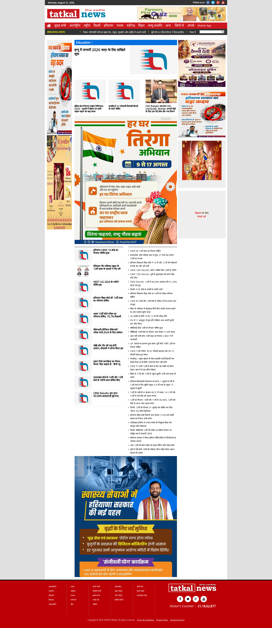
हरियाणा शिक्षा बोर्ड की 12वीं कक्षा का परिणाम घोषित (108, 299)
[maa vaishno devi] (201, 86)
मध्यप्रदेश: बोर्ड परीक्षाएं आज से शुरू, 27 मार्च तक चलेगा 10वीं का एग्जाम (152, 256)
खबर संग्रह (118, 591)
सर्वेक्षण (95, 604)
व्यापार (73, 595)
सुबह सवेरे (60, 25)
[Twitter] (213, 2)
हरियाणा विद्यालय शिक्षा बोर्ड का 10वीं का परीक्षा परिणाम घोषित (151, 295)
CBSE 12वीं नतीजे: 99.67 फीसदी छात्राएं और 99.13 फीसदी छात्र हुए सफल (152, 353)
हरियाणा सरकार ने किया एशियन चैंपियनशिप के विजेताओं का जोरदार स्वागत (153, 439)
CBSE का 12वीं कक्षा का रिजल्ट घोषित (145, 250)
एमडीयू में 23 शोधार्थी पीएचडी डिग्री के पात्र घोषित (123, 107)
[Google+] (218, 2)
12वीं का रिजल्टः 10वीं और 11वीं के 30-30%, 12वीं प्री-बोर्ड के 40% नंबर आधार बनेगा (153, 401)
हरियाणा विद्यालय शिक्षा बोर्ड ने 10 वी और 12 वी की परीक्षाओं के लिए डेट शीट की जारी (153, 264)
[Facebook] (208, 2)
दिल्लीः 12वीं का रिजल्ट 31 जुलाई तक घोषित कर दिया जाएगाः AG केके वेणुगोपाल (151, 409)
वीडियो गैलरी (97, 591)
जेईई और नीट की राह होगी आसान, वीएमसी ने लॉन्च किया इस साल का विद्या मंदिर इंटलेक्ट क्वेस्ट (108, 347)
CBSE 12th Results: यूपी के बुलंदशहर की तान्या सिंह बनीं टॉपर (152, 276)
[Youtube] (223, 2)
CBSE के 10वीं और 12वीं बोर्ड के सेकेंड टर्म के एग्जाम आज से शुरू (153, 302)
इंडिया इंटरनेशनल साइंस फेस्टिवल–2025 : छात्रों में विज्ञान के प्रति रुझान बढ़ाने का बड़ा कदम (89, 108)
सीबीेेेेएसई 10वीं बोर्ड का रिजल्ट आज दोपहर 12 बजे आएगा (152, 331)
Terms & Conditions (145, 620)
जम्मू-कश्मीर (155, 25)
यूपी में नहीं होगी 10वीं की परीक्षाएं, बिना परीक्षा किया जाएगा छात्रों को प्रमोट (152, 451)
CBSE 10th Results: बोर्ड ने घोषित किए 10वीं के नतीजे (153, 270)
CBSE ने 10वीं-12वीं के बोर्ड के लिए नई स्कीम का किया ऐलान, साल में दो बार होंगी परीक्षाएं (151, 368)
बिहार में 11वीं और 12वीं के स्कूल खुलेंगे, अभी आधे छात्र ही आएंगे (153, 375)
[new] (59, 133)
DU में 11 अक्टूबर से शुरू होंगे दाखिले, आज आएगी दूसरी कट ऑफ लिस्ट (152, 322)
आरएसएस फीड (142, 595)
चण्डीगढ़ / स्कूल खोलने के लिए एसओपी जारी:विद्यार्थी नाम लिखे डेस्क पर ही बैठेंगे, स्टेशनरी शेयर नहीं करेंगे (152, 360)
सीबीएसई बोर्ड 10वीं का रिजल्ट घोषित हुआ (146, 327)
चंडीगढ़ (131, 25)
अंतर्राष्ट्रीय (74, 25)
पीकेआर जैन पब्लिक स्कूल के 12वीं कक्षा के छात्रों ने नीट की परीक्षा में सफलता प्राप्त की (107, 267)
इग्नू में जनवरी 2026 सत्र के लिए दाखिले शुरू (99, 51)
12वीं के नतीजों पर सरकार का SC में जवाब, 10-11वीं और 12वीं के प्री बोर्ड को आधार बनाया (152, 394)
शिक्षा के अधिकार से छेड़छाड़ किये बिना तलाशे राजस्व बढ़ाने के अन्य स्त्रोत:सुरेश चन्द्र (153, 310)
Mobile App (204, 25)
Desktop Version (177, 620)
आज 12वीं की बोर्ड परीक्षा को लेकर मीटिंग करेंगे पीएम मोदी (152, 445)
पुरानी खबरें (140, 591)
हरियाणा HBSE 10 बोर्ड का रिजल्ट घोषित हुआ (105, 251)
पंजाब (119, 25)
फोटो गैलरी (96, 586)
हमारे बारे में (96, 595)
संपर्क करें (96, 599)
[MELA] (201, 136)
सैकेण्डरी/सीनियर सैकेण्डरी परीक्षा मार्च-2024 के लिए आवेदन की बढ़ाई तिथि (107, 331)
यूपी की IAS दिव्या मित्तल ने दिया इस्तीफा (144, 32)
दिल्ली (97, 25)
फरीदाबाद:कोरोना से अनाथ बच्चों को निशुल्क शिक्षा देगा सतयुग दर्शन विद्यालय (151, 424)
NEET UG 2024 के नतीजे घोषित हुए (106, 283)
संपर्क (191, 25)
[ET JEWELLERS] (59, 228)
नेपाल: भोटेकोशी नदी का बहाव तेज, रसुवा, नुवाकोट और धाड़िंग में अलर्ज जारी (91, 32)
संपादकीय (118, 586)
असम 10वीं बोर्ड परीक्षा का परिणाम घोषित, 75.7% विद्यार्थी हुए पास (107, 315)
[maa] (201, 179)
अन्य (168, 25)
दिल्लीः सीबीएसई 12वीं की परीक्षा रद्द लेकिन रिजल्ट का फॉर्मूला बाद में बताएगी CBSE (151, 432)
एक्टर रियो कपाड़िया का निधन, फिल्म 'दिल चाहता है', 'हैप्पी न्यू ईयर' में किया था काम (107, 363)
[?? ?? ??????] (126, 243)
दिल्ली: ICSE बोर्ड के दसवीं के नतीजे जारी (146, 289)
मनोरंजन (73, 599)
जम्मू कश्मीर (52, 604)
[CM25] (126, 576)
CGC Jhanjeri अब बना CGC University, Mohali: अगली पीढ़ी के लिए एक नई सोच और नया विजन (161, 108)
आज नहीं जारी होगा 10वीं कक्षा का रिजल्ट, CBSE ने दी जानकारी (151, 337)
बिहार (141, 25)
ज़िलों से (179, 25)
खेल (72, 604)
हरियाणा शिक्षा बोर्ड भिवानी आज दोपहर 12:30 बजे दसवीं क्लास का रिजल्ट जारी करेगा (152, 416)
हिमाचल (51, 599)
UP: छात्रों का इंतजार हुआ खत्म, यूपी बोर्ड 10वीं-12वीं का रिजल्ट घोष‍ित (152, 345)
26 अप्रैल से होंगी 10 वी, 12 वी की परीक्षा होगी (148, 316)
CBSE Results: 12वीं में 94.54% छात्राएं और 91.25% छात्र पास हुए (153, 283)
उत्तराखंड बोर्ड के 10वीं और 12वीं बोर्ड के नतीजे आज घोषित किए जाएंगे (108, 378)
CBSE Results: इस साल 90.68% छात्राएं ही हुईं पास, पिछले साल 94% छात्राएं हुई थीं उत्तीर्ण (107, 394)
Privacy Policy (162, 620)
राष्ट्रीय (87, 25)
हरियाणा (108, 25)
